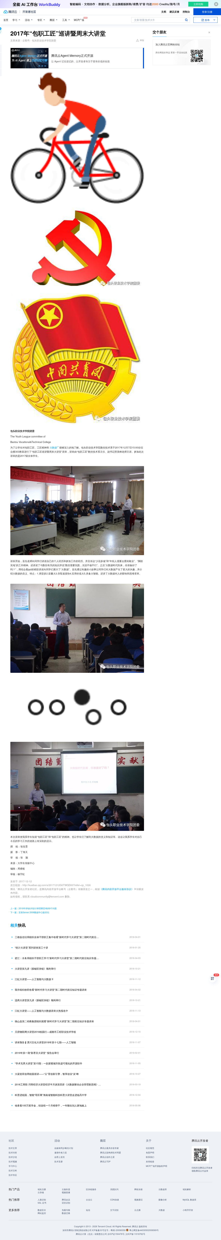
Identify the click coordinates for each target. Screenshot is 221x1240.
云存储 (41, 1192)
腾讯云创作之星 (107, 1156)
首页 (5, 20)
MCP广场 (79, 20)
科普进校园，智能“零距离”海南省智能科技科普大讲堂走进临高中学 (51, 1095)
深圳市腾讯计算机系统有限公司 (77, 1230)
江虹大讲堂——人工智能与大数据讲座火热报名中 (41, 1010)
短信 (88, 1209)
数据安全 (42, 1209)
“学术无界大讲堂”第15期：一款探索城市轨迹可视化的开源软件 (48, 1063)
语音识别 (66, 1202)
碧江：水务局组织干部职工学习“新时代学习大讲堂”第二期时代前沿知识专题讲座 (58, 958)
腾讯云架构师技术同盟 (110, 1152)
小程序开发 (188, 1209)
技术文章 (13, 1147)
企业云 (89, 1199)
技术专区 (13, 1174)
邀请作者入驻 (60, 1152)
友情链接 (150, 1161)
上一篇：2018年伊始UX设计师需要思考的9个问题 (33, 908)
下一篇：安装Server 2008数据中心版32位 (29, 912)
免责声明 (150, 1152)
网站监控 (42, 1213)
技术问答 (13, 1152)
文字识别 (114, 1209)
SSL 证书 (42, 1202)
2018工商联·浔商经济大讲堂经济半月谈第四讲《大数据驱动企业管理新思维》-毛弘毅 (58, 1084)
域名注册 (42, 1189)
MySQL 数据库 (189, 1199)
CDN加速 (114, 1199)
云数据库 (162, 1189)
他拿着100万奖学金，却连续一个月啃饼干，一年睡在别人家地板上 (51, 1105)
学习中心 (13, 1165)
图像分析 (162, 1199)
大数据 (53, 447)
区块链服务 (91, 1189)
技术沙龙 (13, 1156)
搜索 (186, 19)
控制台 (186, 11)
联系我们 (150, 1156)
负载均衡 (66, 1209)
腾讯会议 (66, 1199)
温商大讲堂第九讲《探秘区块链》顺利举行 (38, 1000)
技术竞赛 (58, 1161)
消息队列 (114, 1189)
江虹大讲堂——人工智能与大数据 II (34, 979)
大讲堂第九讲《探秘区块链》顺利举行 (35, 968)
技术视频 (13, 1161)
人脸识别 (42, 1199)
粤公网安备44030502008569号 (144, 1230)
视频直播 (66, 1192)
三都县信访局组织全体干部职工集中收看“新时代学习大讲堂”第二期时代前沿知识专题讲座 (58, 937)
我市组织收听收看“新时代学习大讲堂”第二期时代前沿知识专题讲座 (51, 989)
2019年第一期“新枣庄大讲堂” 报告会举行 (37, 1053)
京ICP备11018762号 (135, 1233)
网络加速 (138, 1189)
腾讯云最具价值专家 (109, 1147)
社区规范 (150, 1147)
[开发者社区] (29, 11)
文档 (163, 11)
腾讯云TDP (105, 1161)
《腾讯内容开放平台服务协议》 (117, 889)
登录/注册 (207, 11)
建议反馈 (174, 11)
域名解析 (187, 1189)
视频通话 (138, 1199)
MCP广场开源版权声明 (156, 1165)
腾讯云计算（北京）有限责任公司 (91, 1233)
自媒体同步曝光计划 (63, 1147)
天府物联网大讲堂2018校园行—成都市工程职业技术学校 (45, 1031)
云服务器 (66, 1189)
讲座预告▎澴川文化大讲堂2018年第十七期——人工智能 (45, 1042)
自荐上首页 (59, 1156)
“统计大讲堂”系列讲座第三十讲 (31, 947)
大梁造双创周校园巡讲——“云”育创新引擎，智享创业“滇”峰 (47, 1074)
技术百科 (13, 1170)
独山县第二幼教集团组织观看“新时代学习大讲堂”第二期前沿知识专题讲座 (54, 1021)
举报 (142, 40)
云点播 (137, 1209)
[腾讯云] (10, 11)
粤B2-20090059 (118, 1230)
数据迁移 (66, 1213)
